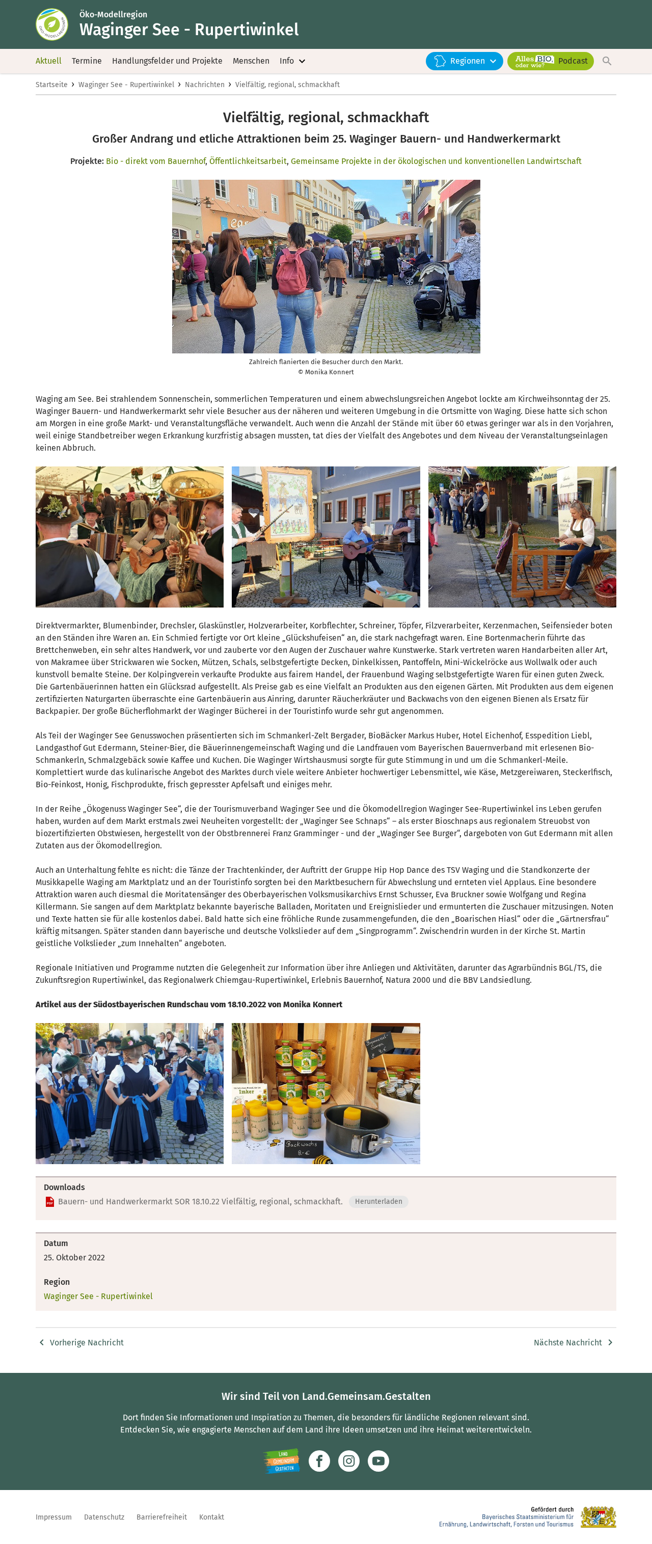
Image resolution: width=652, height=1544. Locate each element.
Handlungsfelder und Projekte (167, 61)
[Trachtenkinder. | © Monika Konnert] (130, 1093)
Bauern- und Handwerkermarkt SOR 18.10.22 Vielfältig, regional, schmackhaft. (200, 1201)
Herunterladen (378, 1201)
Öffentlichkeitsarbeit (248, 161)
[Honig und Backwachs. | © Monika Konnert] (326, 1093)
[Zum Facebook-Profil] (319, 1461)
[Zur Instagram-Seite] (349, 1461)
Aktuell (49, 61)
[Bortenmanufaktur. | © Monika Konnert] (522, 537)
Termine (87, 61)
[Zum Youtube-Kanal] (378, 1461)
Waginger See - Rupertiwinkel (126, 84)
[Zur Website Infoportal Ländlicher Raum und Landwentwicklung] (281, 1461)
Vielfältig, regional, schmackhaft (287, 84)
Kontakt (211, 1517)
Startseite (52, 84)
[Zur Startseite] (57, 24)
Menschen (251, 61)
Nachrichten (205, 84)
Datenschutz (104, 1517)
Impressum (54, 1517)
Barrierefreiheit (162, 1517)
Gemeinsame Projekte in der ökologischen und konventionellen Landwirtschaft (436, 161)
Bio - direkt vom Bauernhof (155, 161)
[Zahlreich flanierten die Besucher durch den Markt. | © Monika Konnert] (130, 537)
